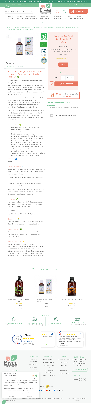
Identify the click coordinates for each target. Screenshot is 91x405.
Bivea (45, 9)
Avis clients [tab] (19, 67)
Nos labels (64, 365)
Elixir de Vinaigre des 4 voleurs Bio (72, 300)
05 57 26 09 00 (16, 5)
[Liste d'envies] (57, 11)
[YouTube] (77, 379)
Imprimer (11, 63)
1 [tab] (42, 315)
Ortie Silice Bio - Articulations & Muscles (19, 300)
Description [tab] (10, 67)
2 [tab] (44, 315)
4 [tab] (48, 315)
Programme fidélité (48, 359)
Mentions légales (15, 398)
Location (48, 368)
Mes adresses (33, 367)
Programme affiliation (48, 375)
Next (84, 293)
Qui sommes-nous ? (64, 359)
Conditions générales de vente (28, 398)
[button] (63, 95)
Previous (7, 293)
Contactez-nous (64, 373)
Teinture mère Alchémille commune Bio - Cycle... (45, 300)
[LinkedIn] (84, 379)
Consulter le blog (79, 370)
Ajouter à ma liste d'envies (51, 84)
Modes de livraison (48, 362)
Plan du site (7, 398)
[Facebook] (73, 379)
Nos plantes (63, 370)
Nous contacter (81, 5)
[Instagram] (81, 379)
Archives (38, 398)
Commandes (33, 364)
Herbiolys (63, 47)
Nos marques (64, 362)
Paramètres (11, 396)
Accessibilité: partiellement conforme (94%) (52, 398)
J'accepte (29, 396)
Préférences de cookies (9, 400)
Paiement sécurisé (48, 365)
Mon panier (33, 370)
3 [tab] (46, 315)
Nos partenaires (64, 368)
